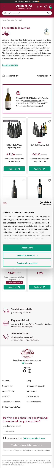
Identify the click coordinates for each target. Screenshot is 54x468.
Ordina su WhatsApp (11, 407)
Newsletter (7, 386)
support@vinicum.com (29, 340)
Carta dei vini (12, 20)
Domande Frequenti (36, 386)
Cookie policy (33, 396)
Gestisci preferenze (25, 255)
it (38, 6)
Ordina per (42, 75)
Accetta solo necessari (27, 263)
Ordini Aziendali (34, 402)
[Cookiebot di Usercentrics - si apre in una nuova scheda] (39, 203)
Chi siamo (6, 381)
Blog (29, 381)
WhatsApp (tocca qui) (23, 337)
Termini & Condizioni (11, 402)
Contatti (6, 396)
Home (4, 20)
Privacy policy (8, 391)
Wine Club (31, 391)
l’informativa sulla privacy (34, 438)
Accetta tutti (27, 248)
